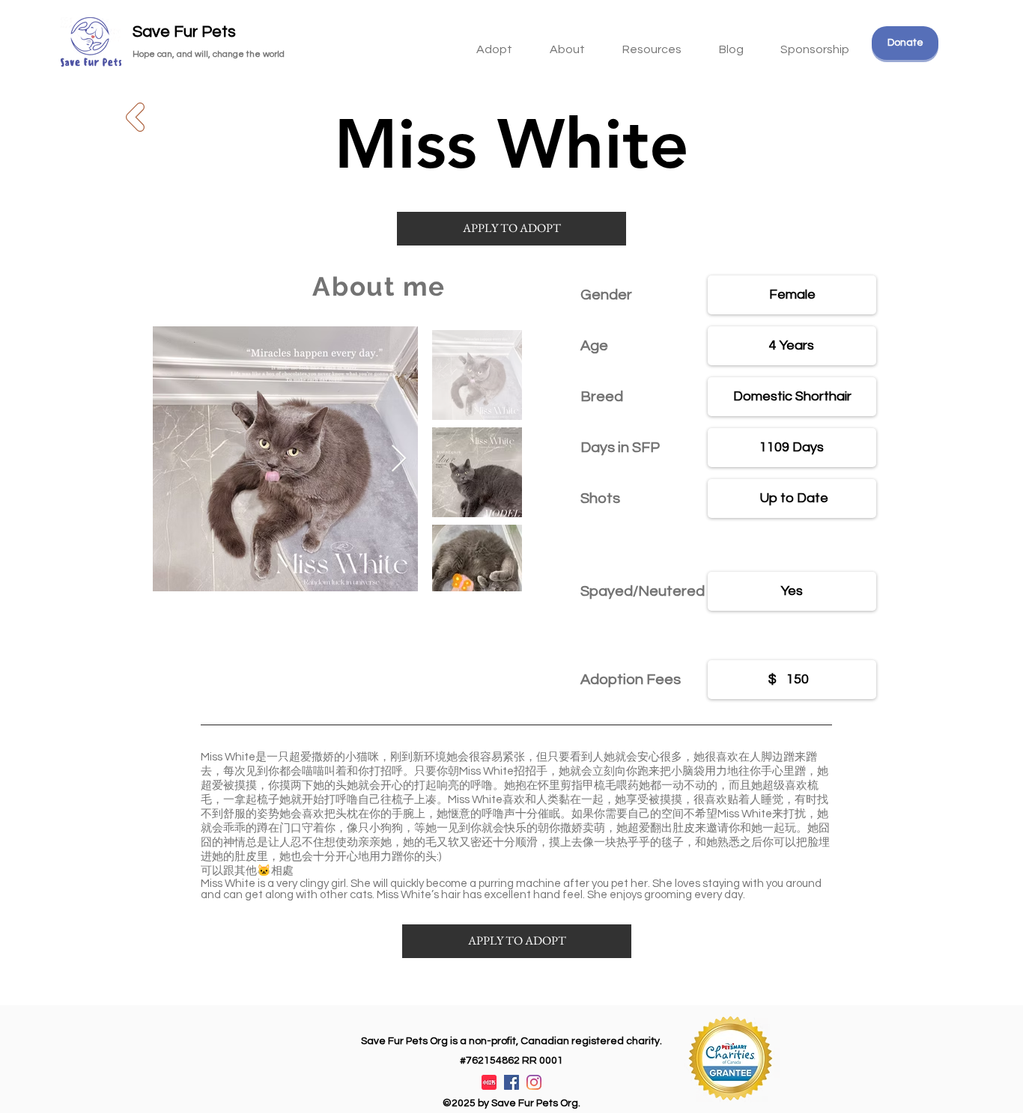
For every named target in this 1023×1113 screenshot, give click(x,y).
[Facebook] (511, 1082)
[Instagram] (533, 1082)
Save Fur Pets (184, 31)
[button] (652, 43)
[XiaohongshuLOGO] (489, 1082)
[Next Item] (398, 459)
